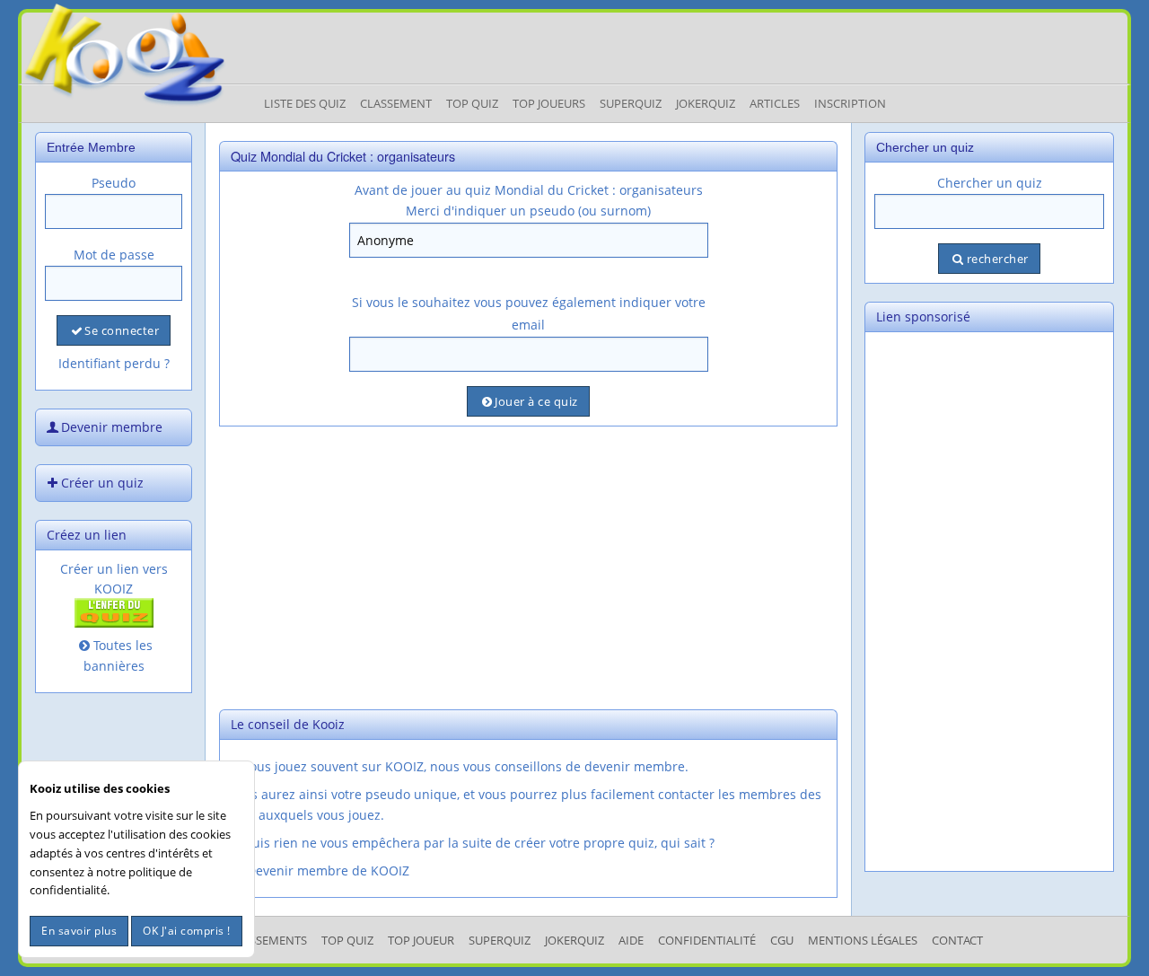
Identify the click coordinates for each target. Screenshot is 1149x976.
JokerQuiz (705, 103)
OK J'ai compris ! (187, 930)
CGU (782, 940)
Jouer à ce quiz (536, 401)
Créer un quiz (102, 482)
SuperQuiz (500, 940)
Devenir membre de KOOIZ (328, 870)
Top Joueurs (549, 103)
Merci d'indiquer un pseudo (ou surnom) (528, 210)
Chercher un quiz (989, 182)
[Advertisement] (528, 565)
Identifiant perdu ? (114, 363)
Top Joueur (421, 940)
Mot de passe (114, 254)
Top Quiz (472, 103)
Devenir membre (111, 426)
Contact (957, 940)
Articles (775, 103)
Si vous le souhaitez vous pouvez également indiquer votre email (529, 313)
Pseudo (114, 182)
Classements (268, 940)
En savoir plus (79, 930)
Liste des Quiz (305, 103)
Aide (631, 940)
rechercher (998, 259)
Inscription (850, 103)
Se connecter (121, 330)
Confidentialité (707, 940)
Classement (396, 103)
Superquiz (631, 103)
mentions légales (862, 940)
